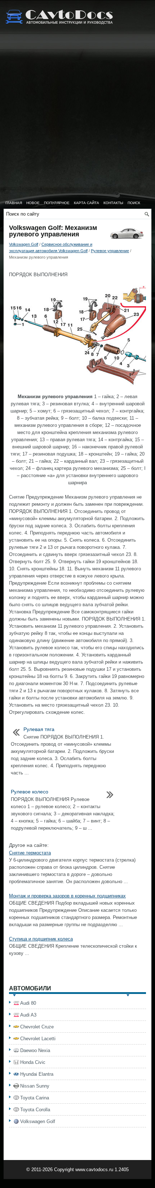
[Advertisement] (77, 116)
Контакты (113, 203)
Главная (13, 203)
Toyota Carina (34, 1097)
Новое (33, 203)
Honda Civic (32, 1062)
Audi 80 (28, 1003)
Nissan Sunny (34, 1086)
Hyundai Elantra (36, 1074)
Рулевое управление (110, 251)
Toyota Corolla (35, 1109)
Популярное (57, 203)
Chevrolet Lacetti (38, 1038)
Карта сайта (86, 203)
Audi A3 (28, 1015)
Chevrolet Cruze (37, 1026)
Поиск (134, 203)
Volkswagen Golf (23, 244)
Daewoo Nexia (35, 1050)
